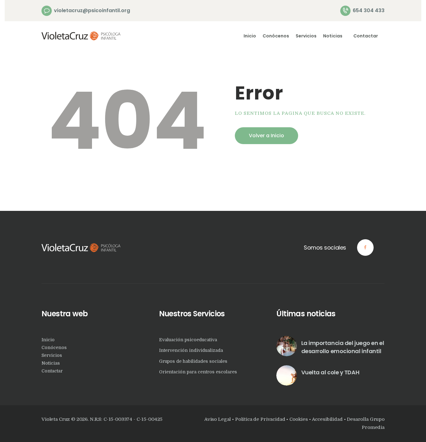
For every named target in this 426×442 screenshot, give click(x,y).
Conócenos (54, 347)
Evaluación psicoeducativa (188, 339)
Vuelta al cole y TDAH (330, 372)
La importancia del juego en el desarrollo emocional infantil (342, 347)
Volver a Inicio (266, 135)
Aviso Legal (217, 419)
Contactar (52, 370)
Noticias (50, 363)
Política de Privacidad (260, 419)
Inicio (48, 339)
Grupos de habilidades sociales (193, 361)
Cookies (298, 419)
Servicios (51, 355)
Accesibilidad (328, 419)
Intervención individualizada (191, 350)
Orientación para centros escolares (198, 371)
